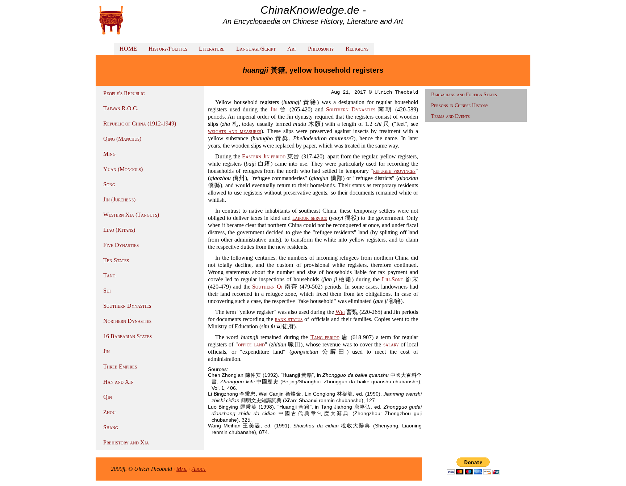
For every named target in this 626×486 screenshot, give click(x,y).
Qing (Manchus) (122, 139)
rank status (288, 319)
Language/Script (256, 49)
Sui (107, 290)
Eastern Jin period (264, 156)
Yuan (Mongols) (123, 169)
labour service (309, 218)
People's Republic (124, 93)
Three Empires (120, 366)
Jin (106, 351)
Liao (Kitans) (119, 230)
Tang (109, 275)
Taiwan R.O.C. (120, 108)
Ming (109, 154)
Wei (340, 312)
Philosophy (321, 49)
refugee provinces (394, 171)
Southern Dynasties (127, 306)
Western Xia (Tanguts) (131, 215)
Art (291, 49)
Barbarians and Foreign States (464, 94)
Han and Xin (118, 382)
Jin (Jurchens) (119, 199)
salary (391, 344)
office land (251, 344)
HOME (128, 49)
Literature (212, 49)
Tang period (324, 337)
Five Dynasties (121, 245)
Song (109, 184)
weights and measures (234, 131)
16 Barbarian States (127, 336)
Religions (357, 49)
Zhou (109, 412)
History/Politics (168, 49)
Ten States (116, 260)
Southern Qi (267, 287)
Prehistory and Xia (126, 442)
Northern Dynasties (127, 321)
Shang (110, 427)
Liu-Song (393, 279)
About (199, 469)
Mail (181, 469)
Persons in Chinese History (459, 105)
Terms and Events (450, 116)
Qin (107, 397)
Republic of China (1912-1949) (139, 123)
